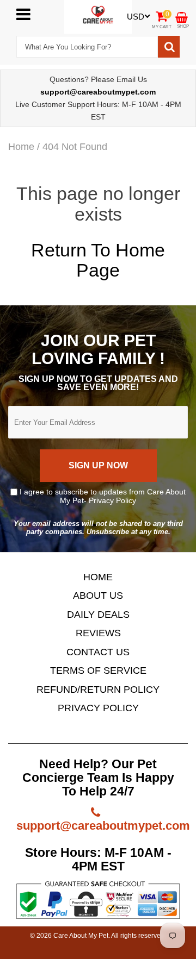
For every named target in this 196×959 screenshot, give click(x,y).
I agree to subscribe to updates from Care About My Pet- (101, 496)
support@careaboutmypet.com (103, 825)
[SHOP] (181, 16)
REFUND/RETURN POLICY (98, 689)
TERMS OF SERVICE (98, 670)
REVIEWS (98, 633)
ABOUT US (98, 595)
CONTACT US (98, 652)
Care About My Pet (80, 935)
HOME (98, 577)
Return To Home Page (98, 260)
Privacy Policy (112, 500)
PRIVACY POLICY (98, 708)
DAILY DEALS (98, 614)
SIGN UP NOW (98, 465)
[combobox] (87, 47)
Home (21, 146)
